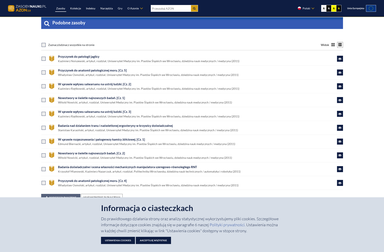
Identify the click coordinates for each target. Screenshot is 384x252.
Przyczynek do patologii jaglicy (78, 56)
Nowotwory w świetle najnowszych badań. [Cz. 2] (91, 153)
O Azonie (133, 8)
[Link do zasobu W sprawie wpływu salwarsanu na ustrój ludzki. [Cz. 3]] (340, 114)
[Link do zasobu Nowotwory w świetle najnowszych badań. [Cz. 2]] (340, 155)
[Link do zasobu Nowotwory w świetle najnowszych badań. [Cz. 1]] (340, 100)
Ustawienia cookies (118, 240)
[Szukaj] (194, 8)
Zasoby (60, 8)
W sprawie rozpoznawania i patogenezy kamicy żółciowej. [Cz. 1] (101, 139)
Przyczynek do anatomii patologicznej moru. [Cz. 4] (92, 181)
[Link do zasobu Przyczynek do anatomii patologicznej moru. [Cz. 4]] (340, 183)
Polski (306, 8)
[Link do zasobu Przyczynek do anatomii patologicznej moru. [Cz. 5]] (340, 72)
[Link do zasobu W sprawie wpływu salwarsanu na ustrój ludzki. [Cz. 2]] (340, 86)
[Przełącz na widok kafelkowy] (333, 45)
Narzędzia (106, 8)
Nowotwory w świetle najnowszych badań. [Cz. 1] (91, 98)
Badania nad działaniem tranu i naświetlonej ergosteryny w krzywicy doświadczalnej (115, 125)
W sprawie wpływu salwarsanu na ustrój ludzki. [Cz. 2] (94, 84)
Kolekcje (75, 8)
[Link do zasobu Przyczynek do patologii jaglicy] (340, 59)
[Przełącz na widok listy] (340, 45)
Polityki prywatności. (228, 224)
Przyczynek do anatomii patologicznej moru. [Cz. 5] (92, 70)
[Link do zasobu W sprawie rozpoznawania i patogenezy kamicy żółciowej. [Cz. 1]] (340, 142)
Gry (120, 8)
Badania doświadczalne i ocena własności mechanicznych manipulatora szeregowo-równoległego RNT (127, 167)
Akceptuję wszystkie (153, 240)
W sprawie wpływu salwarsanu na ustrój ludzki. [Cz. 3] (94, 111)
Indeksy (90, 8)
